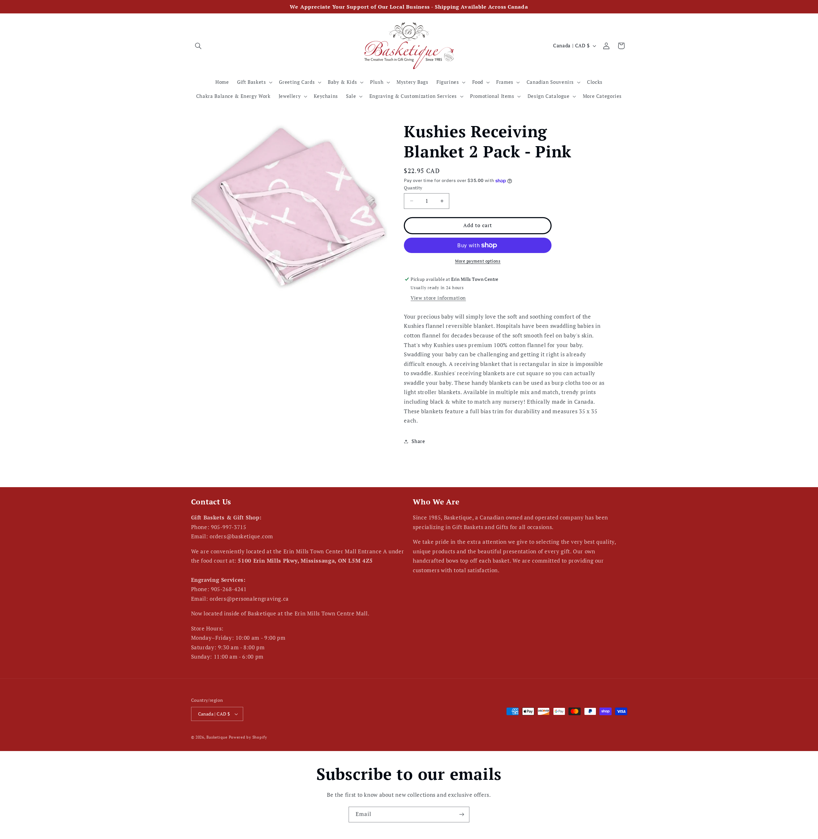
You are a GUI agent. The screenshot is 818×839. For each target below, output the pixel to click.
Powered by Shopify (248, 737)
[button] (198, 45)
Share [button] (418, 441)
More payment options (478, 261)
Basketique (216, 737)
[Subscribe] (461, 814)
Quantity (413, 188)
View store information (438, 298)
